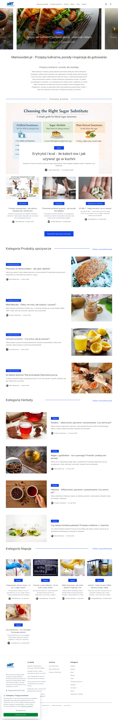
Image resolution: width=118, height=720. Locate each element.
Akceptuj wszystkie (20, 714)
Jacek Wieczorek (53, 666)
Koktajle (84, 4)
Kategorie (74, 662)
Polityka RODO (45, 705)
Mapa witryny (67, 705)
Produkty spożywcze (56, 4)
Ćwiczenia (22, 203)
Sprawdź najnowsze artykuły (59, 234)
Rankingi (72, 684)
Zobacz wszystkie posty (102, 249)
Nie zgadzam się (20, 710)
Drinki (72, 678)
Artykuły (30, 662)
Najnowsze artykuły (42, 4)
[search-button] (106, 4)
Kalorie (59, 32)
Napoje (72, 4)
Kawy (78, 4)
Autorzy (52, 662)
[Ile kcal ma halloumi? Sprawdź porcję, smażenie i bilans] (59, 28)
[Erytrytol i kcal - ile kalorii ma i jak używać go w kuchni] (59, 138)
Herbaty (66, 4)
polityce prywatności (27, 706)
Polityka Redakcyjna (57, 705)
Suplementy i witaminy (95, 203)
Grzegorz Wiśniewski (55, 672)
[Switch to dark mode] (110, 4)
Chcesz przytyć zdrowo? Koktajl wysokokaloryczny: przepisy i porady (36, 683)
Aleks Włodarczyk (54, 669)
